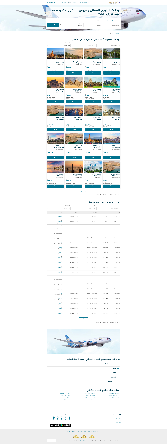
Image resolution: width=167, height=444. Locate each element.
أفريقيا (114, 368)
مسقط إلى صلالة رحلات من (90, 393)
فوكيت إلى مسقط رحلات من (89, 395)
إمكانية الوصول (118, 422)
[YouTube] (53, 418)
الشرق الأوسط (112, 381)
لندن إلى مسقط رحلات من (65, 399)
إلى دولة (99, 431)
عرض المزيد (83, 405)
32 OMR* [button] (103, 14)
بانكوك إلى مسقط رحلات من (114, 395)
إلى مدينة (94, 431)
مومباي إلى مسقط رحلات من (113, 399)
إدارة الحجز (69, 2)
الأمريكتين (113, 377)
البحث (53, 24)
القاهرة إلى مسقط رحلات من (114, 397)
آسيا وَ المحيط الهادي (110, 364)
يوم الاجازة (74, 2)
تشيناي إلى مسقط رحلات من (89, 397)
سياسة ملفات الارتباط (84, 440)
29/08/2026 (80, 25)
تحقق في (79, 2)
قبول (51, 440)
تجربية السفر (63, 2)
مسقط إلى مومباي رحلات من (64, 397)
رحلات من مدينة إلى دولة (79, 431)
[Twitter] (57, 418)
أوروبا (114, 373)
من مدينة (72, 431)
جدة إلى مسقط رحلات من (65, 395)
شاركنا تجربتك (118, 418)
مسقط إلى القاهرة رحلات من (89, 399)
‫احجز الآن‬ (111, 72)
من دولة (68, 431)
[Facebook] (69, 418)
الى (94, 42)
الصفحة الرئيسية (117, 33)
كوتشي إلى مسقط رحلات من (64, 393)
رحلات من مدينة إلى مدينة (88, 431)
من (119, 42)
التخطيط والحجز (85, 2)
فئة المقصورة (68, 42)
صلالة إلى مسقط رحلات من (114, 393)
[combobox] (110, 25)
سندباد (58, 2)
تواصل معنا (119, 420)
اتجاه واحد (117, 20)
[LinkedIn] (61, 418)
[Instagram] (65, 418)
